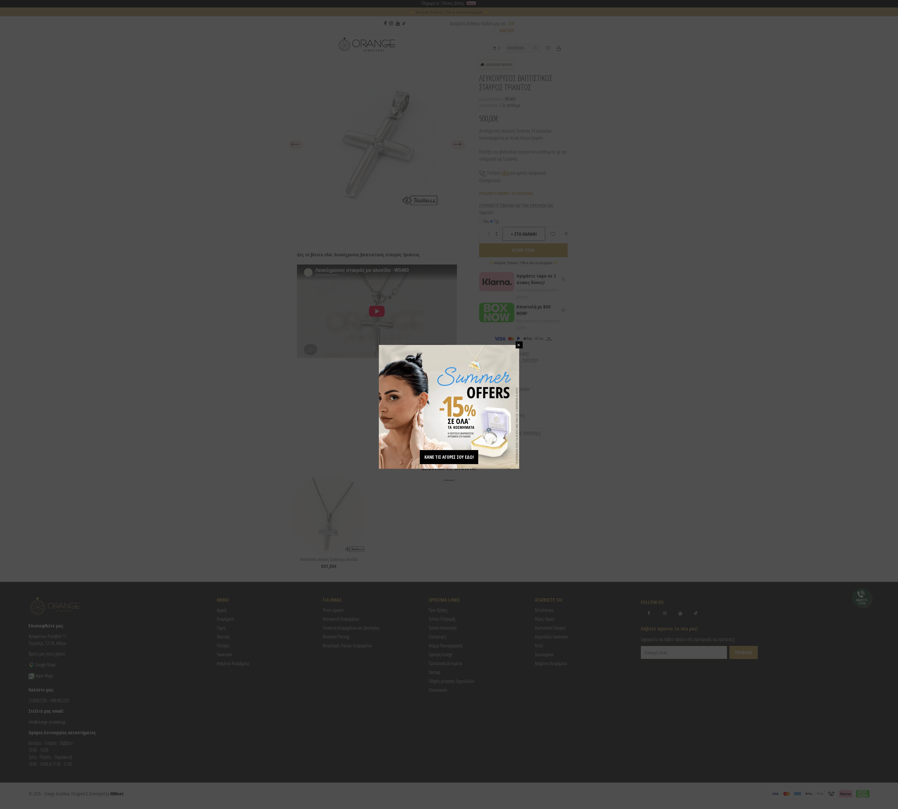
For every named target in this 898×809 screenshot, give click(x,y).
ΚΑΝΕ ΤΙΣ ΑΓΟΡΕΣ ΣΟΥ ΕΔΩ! (449, 457)
